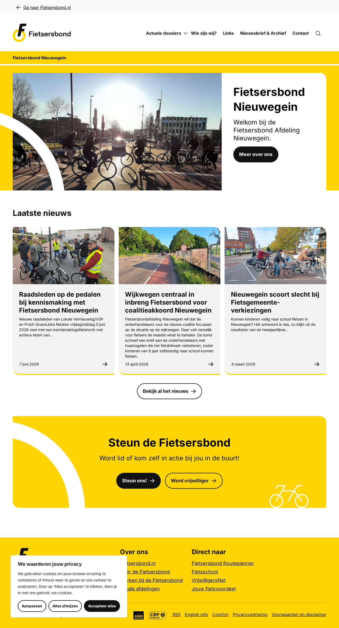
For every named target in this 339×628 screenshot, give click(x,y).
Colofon (220, 614)
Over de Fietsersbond (145, 571)
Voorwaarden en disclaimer (299, 614)
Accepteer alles (102, 606)
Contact (300, 33)
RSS (176, 614)
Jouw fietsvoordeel (214, 588)
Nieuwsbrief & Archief (263, 33)
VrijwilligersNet (209, 580)
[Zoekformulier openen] (320, 33)
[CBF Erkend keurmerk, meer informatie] (157, 615)
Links (228, 33)
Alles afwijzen (65, 606)
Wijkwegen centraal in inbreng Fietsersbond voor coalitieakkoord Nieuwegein (168, 302)
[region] (69, 586)
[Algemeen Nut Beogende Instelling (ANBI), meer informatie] (138, 615)
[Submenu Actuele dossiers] (186, 33)
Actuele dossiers (163, 33)
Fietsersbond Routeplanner (223, 563)
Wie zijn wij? (204, 33)
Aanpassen (32, 606)
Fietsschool (205, 571)
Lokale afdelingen (140, 588)
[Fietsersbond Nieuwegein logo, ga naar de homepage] (42, 33)
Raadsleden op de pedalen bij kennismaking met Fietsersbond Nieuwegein (60, 302)
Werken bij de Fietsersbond (151, 580)
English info (196, 614)
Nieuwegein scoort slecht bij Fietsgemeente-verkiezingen (275, 302)
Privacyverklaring (250, 614)
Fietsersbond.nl (137, 563)
